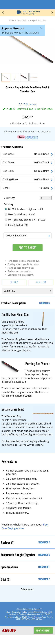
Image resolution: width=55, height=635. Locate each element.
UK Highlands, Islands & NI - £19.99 (27, 219)
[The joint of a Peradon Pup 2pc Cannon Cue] (33, 80)
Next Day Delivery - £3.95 (21, 214)
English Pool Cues (38, 20)
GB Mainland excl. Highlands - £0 (25, 209)
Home (11, 20)
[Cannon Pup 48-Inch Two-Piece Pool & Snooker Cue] (5, 80)
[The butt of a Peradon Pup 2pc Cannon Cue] (24, 80)
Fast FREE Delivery (31, 11)
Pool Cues (22, 20)
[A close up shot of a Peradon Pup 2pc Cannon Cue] (15, 80)
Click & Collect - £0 (18, 224)
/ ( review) (27, 104)
